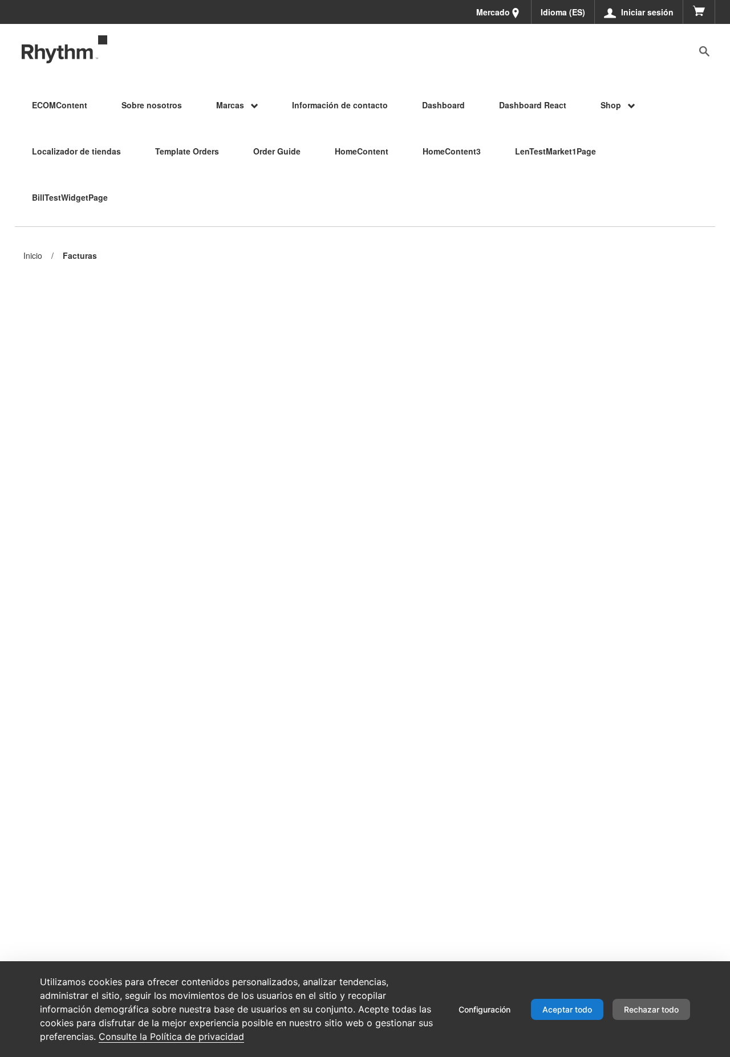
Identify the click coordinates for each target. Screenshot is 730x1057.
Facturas (80, 256)
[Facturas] (64, 49)
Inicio (32, 255)
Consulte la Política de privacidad (171, 1036)
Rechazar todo (651, 1009)
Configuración (484, 1009)
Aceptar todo (567, 1009)
